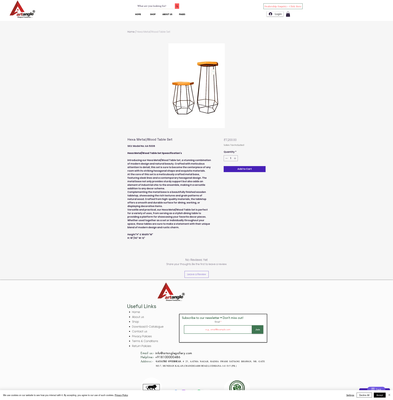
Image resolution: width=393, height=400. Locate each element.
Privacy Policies (142, 336)
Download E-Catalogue (147, 326)
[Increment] (235, 158)
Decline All (364, 395)
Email (217, 322)
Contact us (139, 331)
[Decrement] (226, 158)
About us (138, 317)
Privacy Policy (121, 395)
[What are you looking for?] (177, 6)
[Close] (389, 395)
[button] (288, 14)
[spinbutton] (230, 158)
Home (131, 32)
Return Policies (141, 346)
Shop (135, 322)
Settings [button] (350, 395)
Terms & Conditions (145, 341)
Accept (379, 395)
